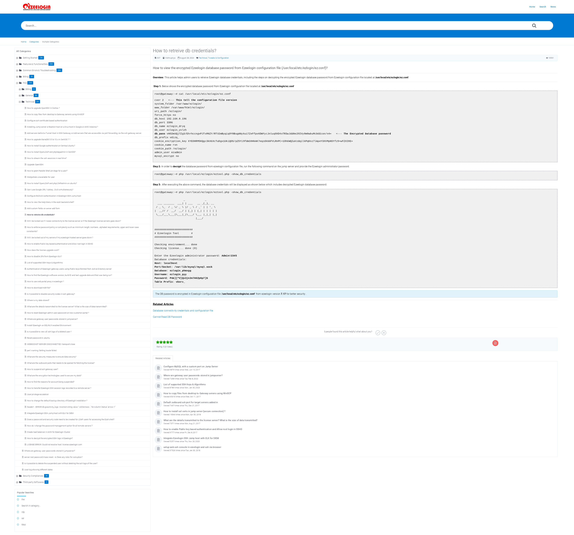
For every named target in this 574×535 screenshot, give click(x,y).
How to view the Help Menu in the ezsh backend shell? (50, 202)
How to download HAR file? (39, 288)
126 (41, 58)
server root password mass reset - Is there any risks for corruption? (53, 457)
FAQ (25, 83)
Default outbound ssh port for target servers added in (191, 402)
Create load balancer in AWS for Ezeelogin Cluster (48, 432)
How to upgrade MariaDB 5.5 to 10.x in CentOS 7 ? (48, 139)
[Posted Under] (197, 58)
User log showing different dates (38, 470)
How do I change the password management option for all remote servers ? (60, 426)
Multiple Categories (50, 42)
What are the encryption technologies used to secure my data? (54, 375)
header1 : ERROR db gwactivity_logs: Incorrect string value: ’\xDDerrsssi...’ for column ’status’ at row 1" (71, 407)
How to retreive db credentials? (41, 215)
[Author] (164, 58)
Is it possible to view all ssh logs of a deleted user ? (49, 332)
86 (36, 95)
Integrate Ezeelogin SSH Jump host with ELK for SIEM (50, 413)
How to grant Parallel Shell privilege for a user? (47, 171)
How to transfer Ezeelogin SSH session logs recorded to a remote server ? (59, 388)
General (29, 95)
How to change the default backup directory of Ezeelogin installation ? (57, 401)
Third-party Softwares (33, 482)
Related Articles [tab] (162, 358)
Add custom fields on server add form (43, 208)
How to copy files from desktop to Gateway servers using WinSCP (55, 114)
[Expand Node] (17, 58)
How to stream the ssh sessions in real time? (47, 158)
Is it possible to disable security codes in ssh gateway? (51, 294)
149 (30, 83)
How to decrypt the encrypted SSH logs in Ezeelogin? (50, 438)
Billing (26, 76)
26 (46, 476)
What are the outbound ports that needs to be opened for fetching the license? (61, 363)
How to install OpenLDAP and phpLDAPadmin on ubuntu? (52, 183)
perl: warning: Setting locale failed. (42, 350)
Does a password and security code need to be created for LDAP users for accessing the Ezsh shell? (70, 419)
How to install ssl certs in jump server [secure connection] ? (194, 411)
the (23, 499)
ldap (24, 524)
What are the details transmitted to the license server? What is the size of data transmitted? (67, 306)
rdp (23, 512)
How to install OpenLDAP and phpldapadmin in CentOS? (51, 152)
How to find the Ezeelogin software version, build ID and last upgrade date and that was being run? (69, 275)
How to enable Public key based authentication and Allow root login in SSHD (60, 244)
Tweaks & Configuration (218, 58)
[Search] (534, 25)
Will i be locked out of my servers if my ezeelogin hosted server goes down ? (60, 237)
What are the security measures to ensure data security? (51, 357)
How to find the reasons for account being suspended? (50, 382)
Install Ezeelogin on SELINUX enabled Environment (49, 325)
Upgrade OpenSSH (35, 164)
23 (32, 77)
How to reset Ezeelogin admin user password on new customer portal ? (58, 313)
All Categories (23, 51)
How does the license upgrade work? (43, 250)
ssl (23, 518)
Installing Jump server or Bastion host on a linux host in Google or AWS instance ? (62, 127)
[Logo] (37, 6)
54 (37, 102)
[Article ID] (156, 58)
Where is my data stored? (38, 300)
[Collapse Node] (17, 83)
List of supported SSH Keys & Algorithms (45, 263)
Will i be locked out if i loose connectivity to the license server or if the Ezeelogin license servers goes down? (74, 221)
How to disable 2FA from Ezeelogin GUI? (44, 256)
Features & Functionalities (35, 64)
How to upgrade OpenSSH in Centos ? (43, 108)
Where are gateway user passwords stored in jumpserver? (52, 319)
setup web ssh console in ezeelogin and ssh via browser (192, 447)
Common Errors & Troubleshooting (39, 70)
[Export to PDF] (495, 343)
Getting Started (30, 58)
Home (23, 42)
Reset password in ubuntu (38, 338)
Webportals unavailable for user (41, 177)
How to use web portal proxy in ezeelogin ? (45, 281)
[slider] (164, 342)
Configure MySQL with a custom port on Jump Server (191, 366)
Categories (34, 42)
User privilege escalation (38, 394)
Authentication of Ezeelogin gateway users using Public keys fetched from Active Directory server (69, 269)
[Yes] (377, 331)
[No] (383, 331)
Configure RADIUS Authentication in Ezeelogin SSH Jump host (54, 196)
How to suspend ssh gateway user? (42, 369)
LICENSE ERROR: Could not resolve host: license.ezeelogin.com (54, 444)
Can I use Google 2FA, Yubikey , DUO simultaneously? (50, 189)
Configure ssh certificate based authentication (47, 120)
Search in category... (31, 506)
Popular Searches (25, 492)
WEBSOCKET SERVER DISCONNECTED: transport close (51, 344)
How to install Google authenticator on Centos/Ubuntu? (51, 146)
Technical (30, 102)
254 (51, 64)
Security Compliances (33, 476)
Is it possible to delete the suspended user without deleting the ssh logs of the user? (60, 463)
